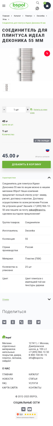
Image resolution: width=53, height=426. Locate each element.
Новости (7, 378)
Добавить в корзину (26, 164)
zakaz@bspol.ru (37, 210)
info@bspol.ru (36, 358)
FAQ (4, 383)
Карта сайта (10, 387)
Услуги (33, 383)
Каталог (34, 374)
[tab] (26, 178)
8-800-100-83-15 (38, 355)
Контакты (35, 387)
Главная (7, 374)
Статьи (33, 378)
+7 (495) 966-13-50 (39, 352)
